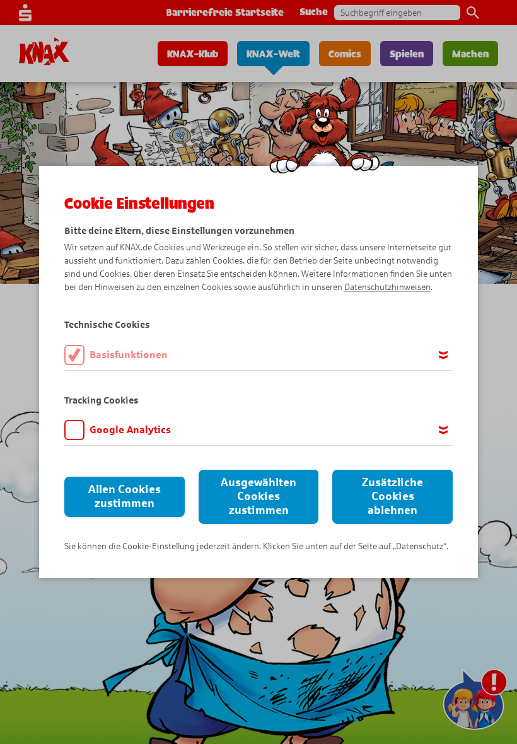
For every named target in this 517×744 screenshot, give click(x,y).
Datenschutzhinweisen (387, 287)
